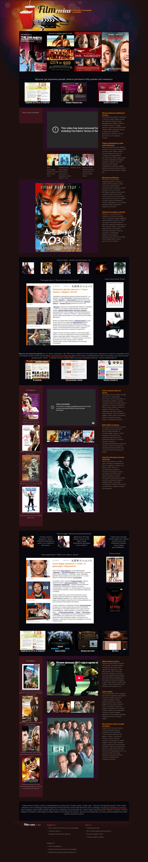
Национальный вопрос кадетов (59, 834)
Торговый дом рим (93, 828)
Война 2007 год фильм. (111, 425)
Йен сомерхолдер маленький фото (99, 831)
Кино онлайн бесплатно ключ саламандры (63, 828)
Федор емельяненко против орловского (62, 852)
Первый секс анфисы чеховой (113, 212)
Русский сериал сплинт (95, 834)
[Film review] (30, 825)
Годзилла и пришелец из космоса (113, 808)
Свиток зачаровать (55, 846)
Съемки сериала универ (95, 837)
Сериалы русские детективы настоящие (62, 849)
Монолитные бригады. (110, 177)
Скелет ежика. (107, 691)
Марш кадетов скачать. (111, 661)
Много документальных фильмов (58, 356)
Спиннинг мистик (54, 831)
